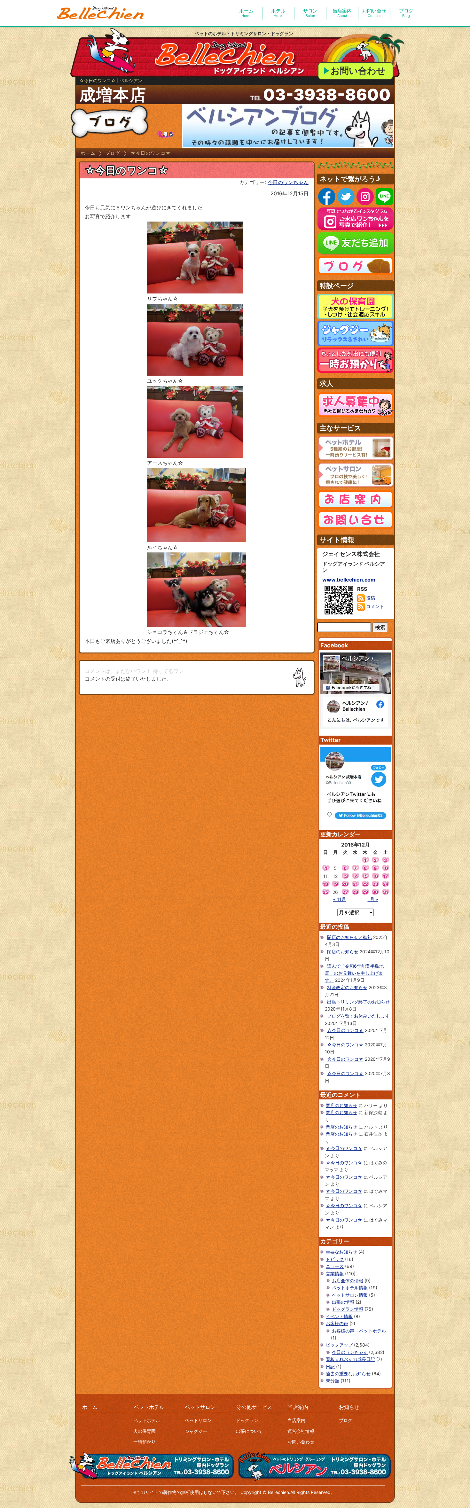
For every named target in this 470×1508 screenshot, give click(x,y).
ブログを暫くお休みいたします (358, 1016)
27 (345, 892)
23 (375, 884)
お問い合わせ (358, 70)
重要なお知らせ (341, 1251)
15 (365, 876)
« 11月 (339, 899)
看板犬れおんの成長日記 (350, 1359)
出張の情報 (343, 1302)
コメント (374, 606)
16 (375, 876)
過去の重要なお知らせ (348, 1373)
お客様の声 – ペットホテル (359, 1330)
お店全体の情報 (347, 1280)
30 (375, 892)
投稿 (370, 597)
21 (355, 884)
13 (345, 876)
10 (385, 868)
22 (365, 884)
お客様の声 (337, 1323)
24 (385, 884)
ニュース (335, 1266)
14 (355, 876)
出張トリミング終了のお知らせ (358, 1001)
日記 (330, 1366)
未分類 (332, 1380)
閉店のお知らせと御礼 (349, 937)
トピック (335, 1259)
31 (385, 892)
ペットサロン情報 (350, 1295)
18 (325, 884)
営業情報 (335, 1273)
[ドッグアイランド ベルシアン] (100, 13)
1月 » (373, 899)
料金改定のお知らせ (347, 987)
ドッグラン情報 (347, 1309)
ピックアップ (339, 1345)
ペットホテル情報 (350, 1287)
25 (325, 892)
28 (355, 892)
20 (345, 884)
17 (385, 876)
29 (365, 892)
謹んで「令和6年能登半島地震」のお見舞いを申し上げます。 (354, 973)
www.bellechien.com (348, 579)
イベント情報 (339, 1316)
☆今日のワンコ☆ (345, 1030)
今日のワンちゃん (288, 182)
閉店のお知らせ (342, 951)
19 (335, 884)
